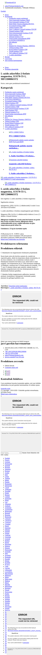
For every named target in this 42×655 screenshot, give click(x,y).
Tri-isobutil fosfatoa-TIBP (17, 26)
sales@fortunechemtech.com (14, 6)
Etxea (7, 15)
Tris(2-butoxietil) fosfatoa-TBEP (19, 20)
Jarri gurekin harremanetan (13, 60)
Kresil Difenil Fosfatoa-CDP (18, 49)
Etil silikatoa (13, 42)
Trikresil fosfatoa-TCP (16, 37)
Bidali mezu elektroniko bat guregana (13, 239)
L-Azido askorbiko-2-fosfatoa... (22, 173)
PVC (10, 44)
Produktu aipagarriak (11, 69)
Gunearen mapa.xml (11, 367)
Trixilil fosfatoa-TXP (15, 51)
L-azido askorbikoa (15, 55)
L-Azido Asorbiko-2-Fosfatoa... (22, 156)
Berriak (7, 57)
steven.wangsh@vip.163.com (14, 357)
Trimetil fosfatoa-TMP (16, 31)
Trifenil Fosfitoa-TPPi (16, 48)
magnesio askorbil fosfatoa (20, 164)
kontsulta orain (5, 388)
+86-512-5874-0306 (11, 353)
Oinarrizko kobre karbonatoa (18, 286)
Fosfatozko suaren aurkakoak (18, 18)
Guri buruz (8, 59)
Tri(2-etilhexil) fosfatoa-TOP (18, 53)
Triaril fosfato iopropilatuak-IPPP (19, 38)
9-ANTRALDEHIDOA (17, 40)
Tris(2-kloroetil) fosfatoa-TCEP (19, 22)
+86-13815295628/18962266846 (15, 351)
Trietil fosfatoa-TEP (15, 35)
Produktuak (8, 16)
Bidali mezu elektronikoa (9, 394)
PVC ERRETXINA (17, 136)
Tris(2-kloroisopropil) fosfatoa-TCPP (21, 33)
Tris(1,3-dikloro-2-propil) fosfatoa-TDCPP (22, 29)
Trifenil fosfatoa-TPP (16, 27)
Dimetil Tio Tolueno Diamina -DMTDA (22, 46)
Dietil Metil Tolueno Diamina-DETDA (21, 24)
